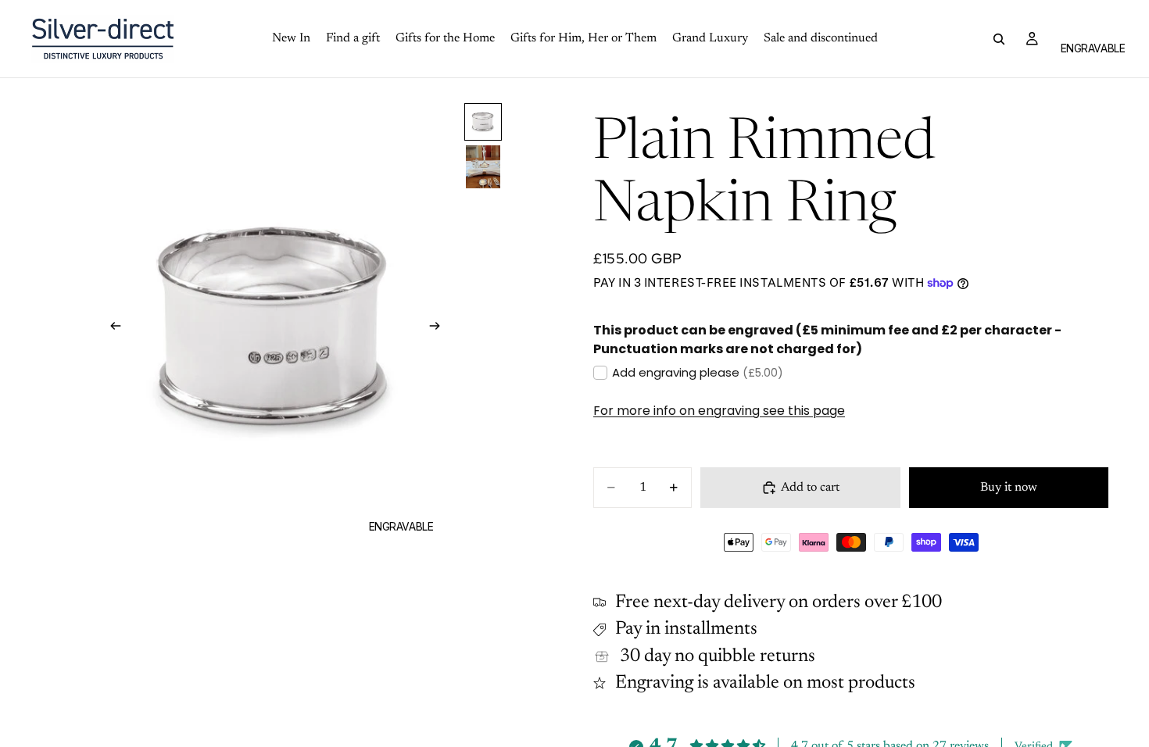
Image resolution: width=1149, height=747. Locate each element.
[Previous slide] (111, 329)
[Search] (999, 39)
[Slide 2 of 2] (483, 166)
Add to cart (810, 487)
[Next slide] (440, 329)
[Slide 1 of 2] (483, 122)
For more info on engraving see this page (719, 411)
